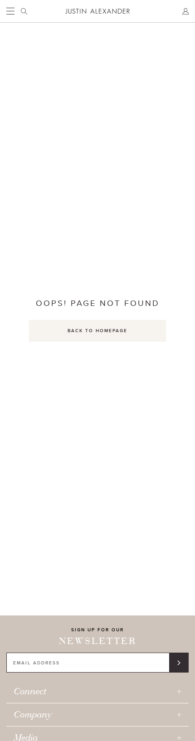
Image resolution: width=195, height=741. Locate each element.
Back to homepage (97, 330)
